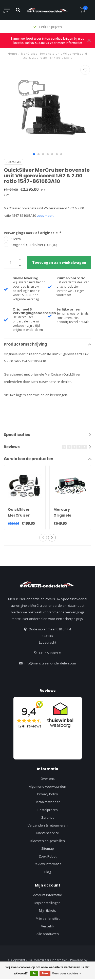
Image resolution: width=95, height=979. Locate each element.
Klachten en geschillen (47, 840)
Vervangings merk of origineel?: (32, 232)
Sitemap (47, 848)
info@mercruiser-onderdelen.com (50, 663)
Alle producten (47, 933)
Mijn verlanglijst (48, 918)
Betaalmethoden (48, 802)
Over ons (48, 778)
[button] (34, 154)
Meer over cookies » (66, 973)
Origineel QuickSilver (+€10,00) (34, 244)
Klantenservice (47, 833)
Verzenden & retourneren (48, 825)
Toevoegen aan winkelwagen (59, 262)
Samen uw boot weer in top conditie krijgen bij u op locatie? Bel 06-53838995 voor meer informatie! (47, 40)
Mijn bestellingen (47, 902)
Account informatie (47, 895)
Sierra (16, 239)
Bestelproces (47, 809)
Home (12, 53)
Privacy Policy (47, 794)
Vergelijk (47, 926)
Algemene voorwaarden (47, 786)
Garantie (47, 817)
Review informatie (48, 864)
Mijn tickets (47, 910)
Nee (45, 973)
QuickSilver (13, 162)
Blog (47, 871)
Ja (34, 973)
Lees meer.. (45, 215)
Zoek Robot (47, 856)
